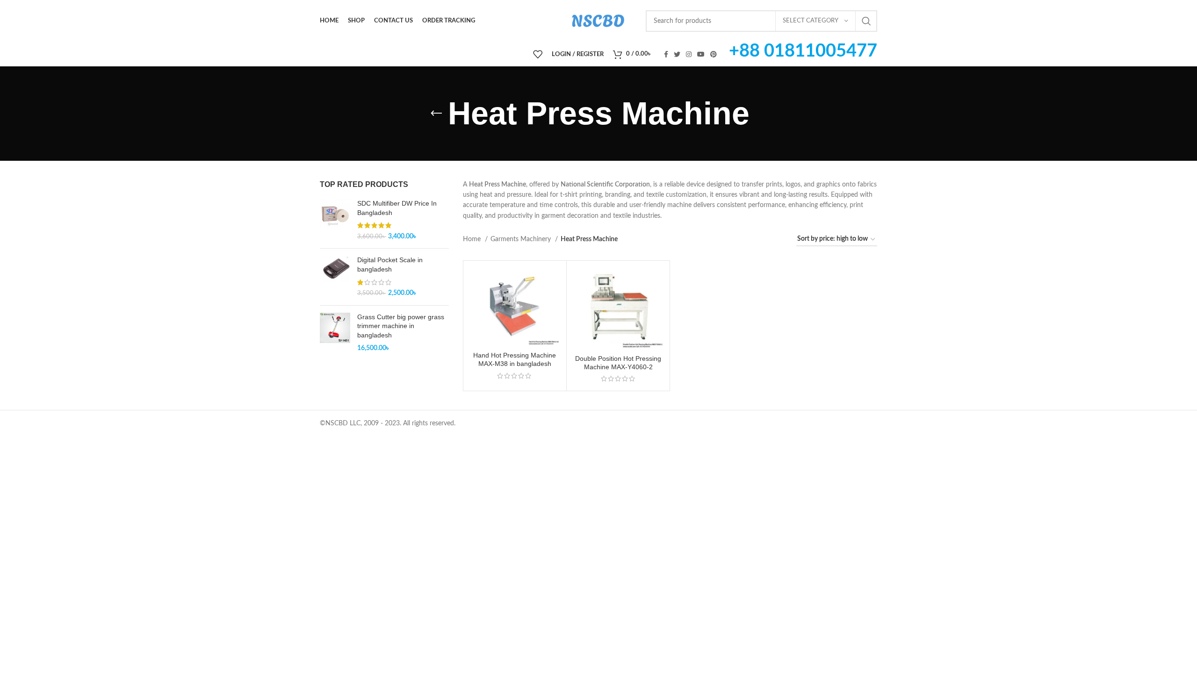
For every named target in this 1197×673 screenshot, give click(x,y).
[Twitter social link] (677, 54)
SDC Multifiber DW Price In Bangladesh (397, 208)
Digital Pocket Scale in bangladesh (390, 264)
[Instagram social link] (688, 54)
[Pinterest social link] (713, 54)
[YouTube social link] (700, 54)
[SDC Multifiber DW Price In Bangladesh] (335, 220)
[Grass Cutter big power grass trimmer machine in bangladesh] (335, 333)
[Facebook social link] (666, 54)
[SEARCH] (866, 21)
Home (473, 239)
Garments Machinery (521, 239)
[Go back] (436, 113)
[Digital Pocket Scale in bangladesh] (335, 277)
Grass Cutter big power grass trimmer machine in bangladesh (400, 326)
